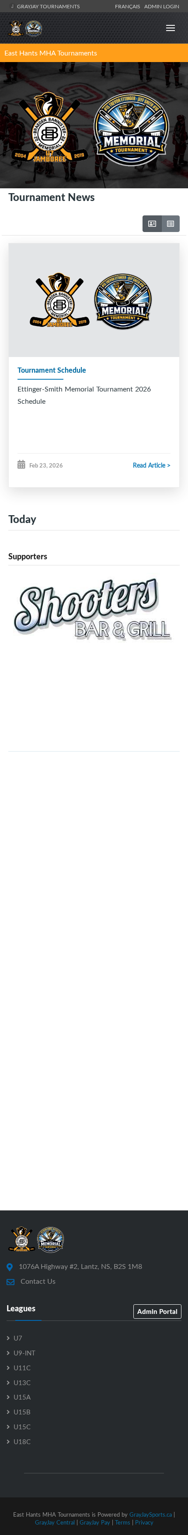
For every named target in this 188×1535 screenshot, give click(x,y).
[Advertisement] (94, 852)
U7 (18, 1338)
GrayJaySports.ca (150, 1514)
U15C (22, 1426)
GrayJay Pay (95, 1522)
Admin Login (161, 6)
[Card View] (152, 223)
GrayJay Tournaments (48, 6)
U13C (22, 1382)
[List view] (170, 223)
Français (129, 6)
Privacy (144, 1522)
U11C (22, 1367)
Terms (122, 1522)
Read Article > (152, 465)
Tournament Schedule (51, 370)
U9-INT (24, 1352)
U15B (22, 1411)
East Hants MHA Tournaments (50, 53)
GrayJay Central (55, 1522)
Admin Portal (157, 1311)
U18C (22, 1441)
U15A (22, 1397)
